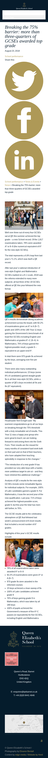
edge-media (20, 755)
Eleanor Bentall (27, 751)
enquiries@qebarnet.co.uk (25, 692)
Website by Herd (35, 755)
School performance (14, 56)
